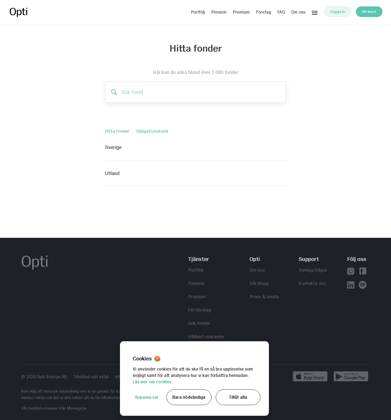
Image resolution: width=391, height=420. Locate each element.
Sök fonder (199, 323)
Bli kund (369, 11)
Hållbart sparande (206, 336)
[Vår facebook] (362, 271)
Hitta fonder (117, 131)
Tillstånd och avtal (91, 377)
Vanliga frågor (313, 270)
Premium (241, 12)
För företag (199, 310)
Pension (219, 12)
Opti (30, 12)
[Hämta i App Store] (312, 377)
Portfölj (198, 12)
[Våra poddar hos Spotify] (363, 285)
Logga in (337, 11)
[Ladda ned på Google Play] (351, 377)
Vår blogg (259, 283)
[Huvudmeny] (314, 11)
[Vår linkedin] (350, 285)
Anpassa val (146, 397)
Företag (263, 12)
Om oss (298, 12)
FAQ (281, 12)
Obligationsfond (152, 131)
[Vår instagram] (350, 271)
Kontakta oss (312, 283)
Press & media (264, 296)
